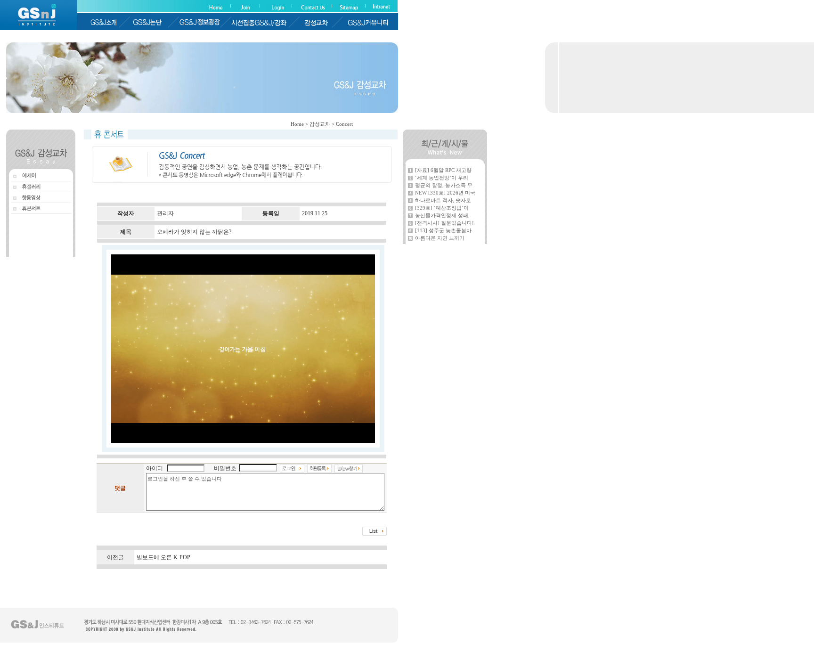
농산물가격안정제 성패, (442, 215)
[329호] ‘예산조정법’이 (442, 208)
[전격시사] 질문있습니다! (444, 223)
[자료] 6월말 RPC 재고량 (443, 170)
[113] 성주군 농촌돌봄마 (443, 230)
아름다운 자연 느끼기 (439, 238)
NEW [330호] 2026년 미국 (445, 193)
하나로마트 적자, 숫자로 (443, 200)
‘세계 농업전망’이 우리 (441, 177)
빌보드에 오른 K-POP (163, 557)
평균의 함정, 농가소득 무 (443, 185)
